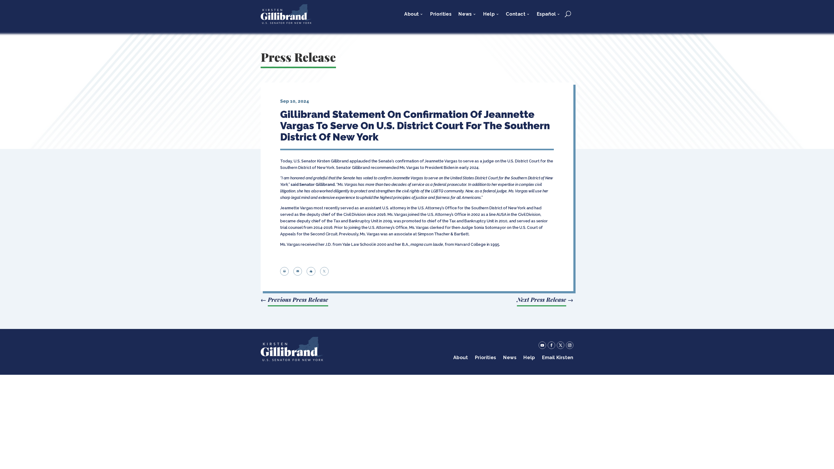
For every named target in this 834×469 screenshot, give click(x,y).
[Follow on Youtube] (542, 345)
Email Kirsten (557, 358)
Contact (515, 15)
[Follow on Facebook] (551, 345)
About (411, 15)
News (465, 15)
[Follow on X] (560, 345)
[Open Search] (568, 14)
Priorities (441, 15)
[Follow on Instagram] (569, 345)
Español (546, 15)
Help (489, 15)
